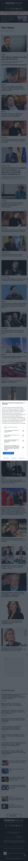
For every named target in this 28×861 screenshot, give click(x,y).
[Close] (25, 403)
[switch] (23, 431)
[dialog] (14, 430)
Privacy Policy (22, 458)
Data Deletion (6, 458)
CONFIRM (8, 453)
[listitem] (14, 428)
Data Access (14, 458)
